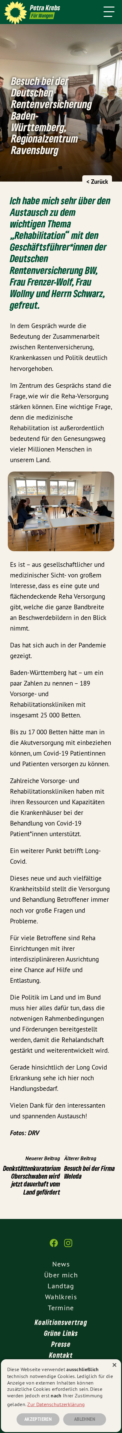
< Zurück (97, 182)
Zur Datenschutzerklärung (56, 1404)
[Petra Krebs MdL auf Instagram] (68, 1246)
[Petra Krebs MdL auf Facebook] (54, 1246)
